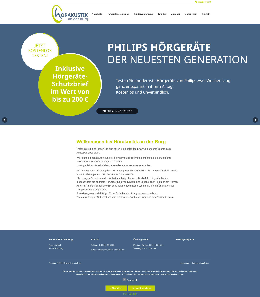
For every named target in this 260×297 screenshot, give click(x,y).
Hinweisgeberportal (185, 239)
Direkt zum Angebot (116, 111)
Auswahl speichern (141, 288)
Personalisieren (130, 294)
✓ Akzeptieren (116, 288)
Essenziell (132, 280)
